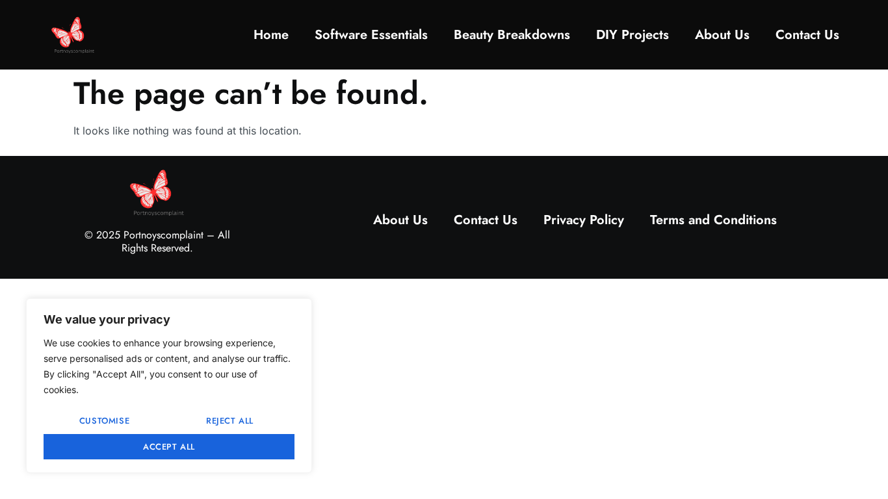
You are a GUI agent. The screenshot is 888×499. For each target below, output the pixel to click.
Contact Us (807, 34)
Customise (104, 421)
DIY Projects (632, 34)
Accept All (169, 447)
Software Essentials (371, 34)
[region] (169, 385)
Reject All (230, 421)
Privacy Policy (583, 220)
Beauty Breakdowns (512, 34)
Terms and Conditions (713, 220)
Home (271, 34)
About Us (722, 34)
